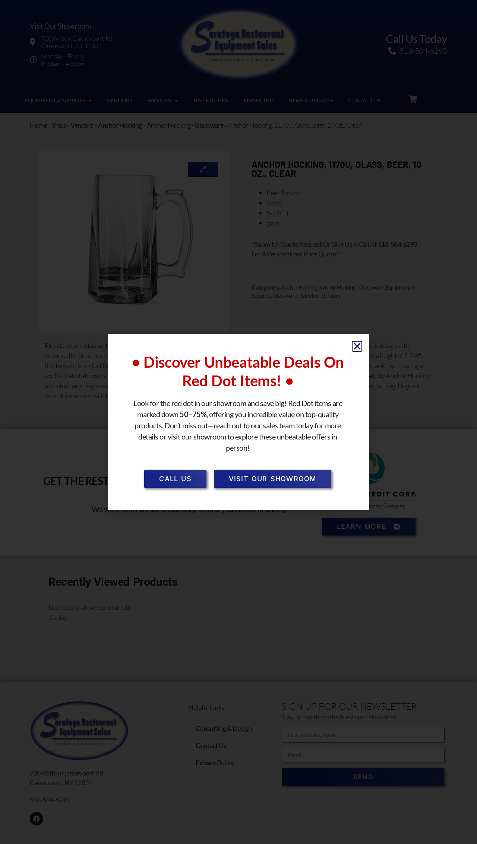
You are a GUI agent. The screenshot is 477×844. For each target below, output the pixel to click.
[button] (357, 346)
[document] (238, 422)
